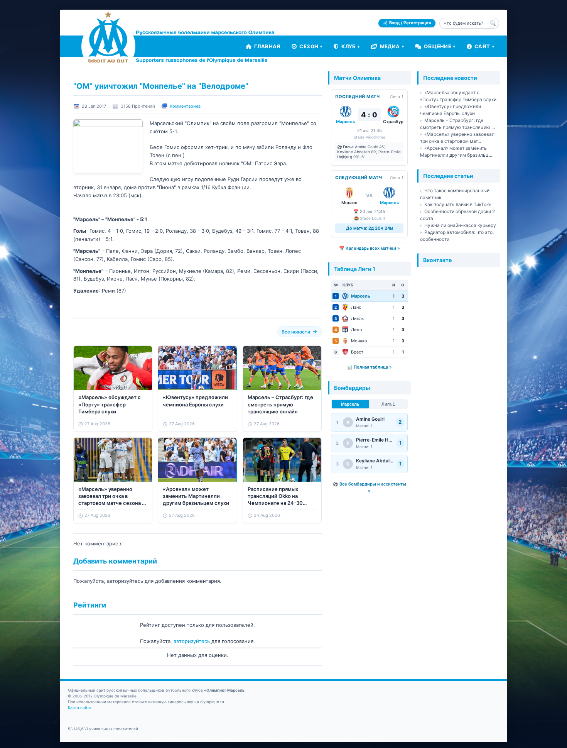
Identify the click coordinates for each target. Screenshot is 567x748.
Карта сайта (79, 707)
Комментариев (185, 106)
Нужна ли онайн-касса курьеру (460, 225)
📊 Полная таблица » (369, 367)
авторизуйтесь (192, 641)
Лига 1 (388, 404)
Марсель (350, 404)
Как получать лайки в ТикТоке (457, 204)
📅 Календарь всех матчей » (369, 248)
